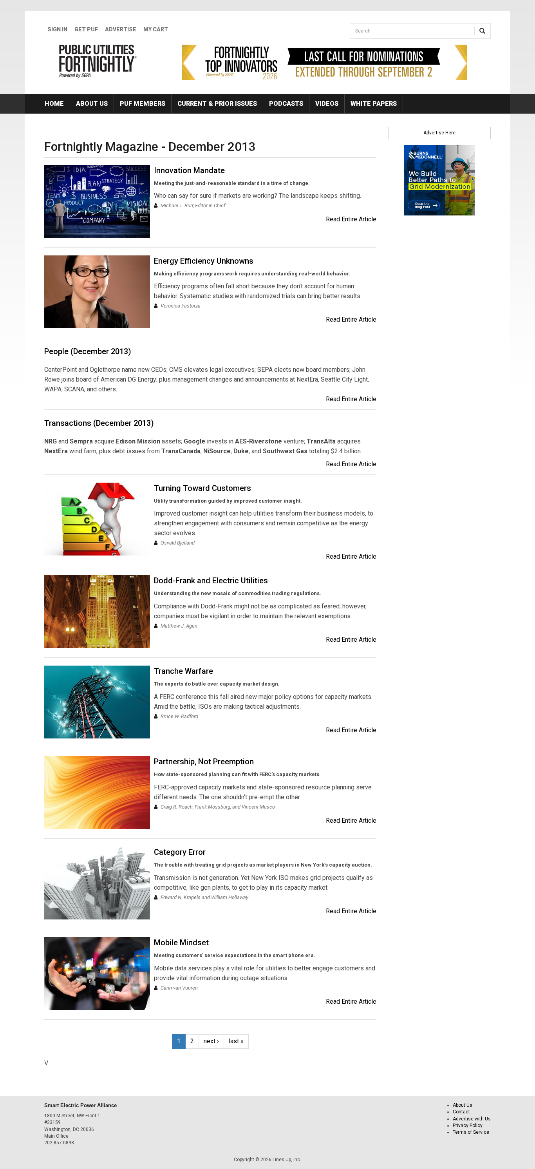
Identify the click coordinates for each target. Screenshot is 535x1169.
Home (54, 103)
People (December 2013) (87, 351)
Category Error (180, 852)
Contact (461, 1112)
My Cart (155, 29)
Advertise (120, 29)
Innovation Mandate (189, 170)
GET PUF (86, 29)
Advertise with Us (472, 1119)
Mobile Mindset (181, 942)
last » (236, 1041)
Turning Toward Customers (202, 488)
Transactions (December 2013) (99, 423)
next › (211, 1041)
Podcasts (286, 103)
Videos (326, 103)
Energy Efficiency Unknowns (203, 261)
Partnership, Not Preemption (204, 761)
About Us (92, 103)
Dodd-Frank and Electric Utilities (211, 580)
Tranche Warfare (183, 671)
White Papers (374, 103)
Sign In (57, 29)
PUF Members (142, 103)
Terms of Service (471, 1132)
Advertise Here (439, 133)
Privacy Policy (468, 1125)
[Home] (98, 61)
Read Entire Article (351, 219)
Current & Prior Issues (217, 103)
